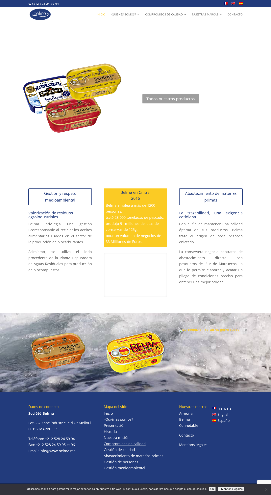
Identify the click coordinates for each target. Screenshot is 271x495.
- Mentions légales (231, 488)
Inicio (101, 14)
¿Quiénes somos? (123, 14)
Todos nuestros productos (170, 98)
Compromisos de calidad (164, 14)
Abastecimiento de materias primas (211, 197)
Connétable (188, 425)
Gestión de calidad (119, 449)
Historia (110, 431)
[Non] (266, 489)
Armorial (186, 413)
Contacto (235, 14)
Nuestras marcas (205, 14)
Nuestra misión (117, 437)
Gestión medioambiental (124, 467)
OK (212, 488)
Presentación (115, 425)
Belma (184, 419)
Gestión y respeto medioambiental (60, 197)
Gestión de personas (121, 462)
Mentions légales (193, 444)
